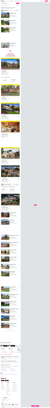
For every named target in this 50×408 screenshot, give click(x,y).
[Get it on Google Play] (7, 380)
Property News (7, 393)
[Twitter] (4, 397)
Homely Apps (2, 388)
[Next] (15, 331)
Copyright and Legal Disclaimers (4, 374)
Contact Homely (2, 389)
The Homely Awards (15, 390)
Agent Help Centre (14, 391)
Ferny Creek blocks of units (13, 370)
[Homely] (5, 378)
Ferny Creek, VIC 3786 (5, 6)
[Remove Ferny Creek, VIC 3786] (6, 3)
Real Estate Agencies (8, 388)
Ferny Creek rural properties (4, 370)
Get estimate (17, 10)
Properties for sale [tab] (3, 366)
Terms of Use (6, 400)
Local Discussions (8, 389)
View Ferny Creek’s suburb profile (4, 358)
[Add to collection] (18, 13)
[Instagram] (3, 397)
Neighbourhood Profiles (8, 390)
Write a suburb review (12, 190)
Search (18, 3)
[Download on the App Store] (3, 380)
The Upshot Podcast (15, 389)
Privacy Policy (3, 400)
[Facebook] (1, 397)
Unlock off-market (16, 184)
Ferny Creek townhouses (3, 369)
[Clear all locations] (15, 3)
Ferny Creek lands (12, 369)
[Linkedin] (6, 397)
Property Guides (7, 391)
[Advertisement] (10, 37)
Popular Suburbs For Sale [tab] (15, 366)
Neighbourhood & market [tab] (9, 366)
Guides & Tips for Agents (15, 388)
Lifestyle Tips (7, 392)
